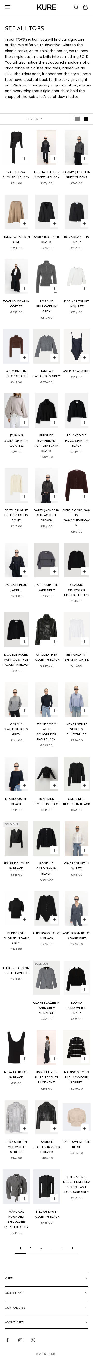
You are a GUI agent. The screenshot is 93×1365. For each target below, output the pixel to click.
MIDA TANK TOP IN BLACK (16, 1074)
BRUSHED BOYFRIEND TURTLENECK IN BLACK (46, 443)
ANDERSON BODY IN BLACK (46, 935)
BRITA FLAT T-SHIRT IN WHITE (77, 657)
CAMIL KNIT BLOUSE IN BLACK (76, 801)
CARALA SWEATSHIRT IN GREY (16, 729)
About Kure (14, 1322)
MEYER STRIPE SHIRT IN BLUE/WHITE (77, 729)
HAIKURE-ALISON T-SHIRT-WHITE (16, 970)
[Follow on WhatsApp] (33, 1340)
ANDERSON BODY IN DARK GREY (77, 935)
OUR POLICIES (15, 1307)
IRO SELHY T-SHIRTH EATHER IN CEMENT (46, 1077)
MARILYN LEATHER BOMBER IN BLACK (46, 1147)
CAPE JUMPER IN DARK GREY (46, 587)
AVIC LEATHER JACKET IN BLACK (46, 657)
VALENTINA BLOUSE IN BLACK (16, 174)
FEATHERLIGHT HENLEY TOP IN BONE (16, 515)
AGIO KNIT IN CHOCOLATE (16, 373)
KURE (9, 1278)
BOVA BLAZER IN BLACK (76, 239)
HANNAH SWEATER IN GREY (46, 373)
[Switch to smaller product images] (86, 119)
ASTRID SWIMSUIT (76, 371)
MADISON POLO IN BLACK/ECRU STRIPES (76, 1077)
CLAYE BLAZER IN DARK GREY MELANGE (46, 1007)
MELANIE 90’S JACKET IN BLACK (46, 1214)
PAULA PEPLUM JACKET (16, 587)
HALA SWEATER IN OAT (16, 239)
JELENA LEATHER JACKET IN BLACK (46, 174)
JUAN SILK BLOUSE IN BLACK (46, 801)
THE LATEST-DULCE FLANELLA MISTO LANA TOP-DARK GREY (76, 1184)
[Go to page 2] (72, 1248)
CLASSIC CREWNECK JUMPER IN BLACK (77, 590)
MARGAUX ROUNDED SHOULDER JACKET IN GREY (16, 1219)
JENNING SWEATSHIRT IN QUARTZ (16, 440)
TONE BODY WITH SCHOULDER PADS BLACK (46, 732)
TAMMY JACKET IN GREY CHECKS (77, 174)
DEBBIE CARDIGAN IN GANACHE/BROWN (76, 518)
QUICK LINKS (14, 1293)
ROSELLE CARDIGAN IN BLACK (46, 868)
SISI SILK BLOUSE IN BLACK (16, 866)
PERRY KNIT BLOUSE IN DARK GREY (16, 938)
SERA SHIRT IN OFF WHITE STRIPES (16, 1147)
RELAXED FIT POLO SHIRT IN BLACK (76, 440)
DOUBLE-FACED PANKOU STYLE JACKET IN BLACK (16, 659)
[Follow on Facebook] (7, 1340)
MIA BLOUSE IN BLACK (16, 801)
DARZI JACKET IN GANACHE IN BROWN (46, 515)
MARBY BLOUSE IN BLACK (46, 239)
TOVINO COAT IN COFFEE (16, 304)
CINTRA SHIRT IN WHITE (76, 866)
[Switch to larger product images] (77, 119)
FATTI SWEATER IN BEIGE (77, 1144)
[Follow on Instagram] (20, 1340)
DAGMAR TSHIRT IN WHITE (76, 304)
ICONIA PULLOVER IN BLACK (77, 1007)
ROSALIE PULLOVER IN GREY (46, 306)
